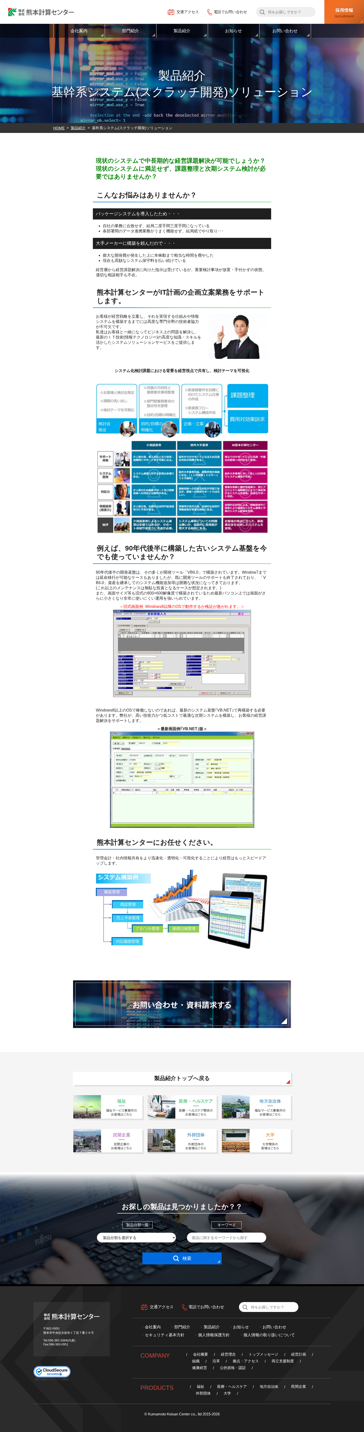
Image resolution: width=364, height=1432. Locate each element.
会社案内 (153, 1327)
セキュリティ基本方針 (164, 1335)
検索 (186, 1258)
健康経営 (199, 1368)
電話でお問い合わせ (230, 12)
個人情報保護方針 (214, 1335)
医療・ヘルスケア (232, 1386)
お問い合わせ (274, 1327)
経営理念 (228, 1354)
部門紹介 (182, 1327)
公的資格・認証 (233, 1368)
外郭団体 (203, 1393)
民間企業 (298, 1386)
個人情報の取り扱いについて (269, 1335)
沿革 (216, 1361)
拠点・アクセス (246, 1361)
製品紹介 (212, 1327)
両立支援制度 (283, 1361)
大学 (227, 1393)
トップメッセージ (263, 1354)
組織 (196, 1361)
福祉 (200, 1386)
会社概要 (200, 1354)
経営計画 (298, 1354)
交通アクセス (188, 12)
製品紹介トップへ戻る (182, 1078)
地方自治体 (269, 1386)
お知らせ (241, 1327)
